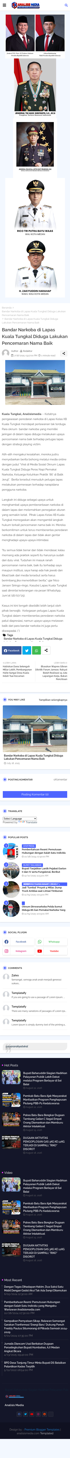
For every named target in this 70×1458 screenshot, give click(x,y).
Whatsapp (36, 650)
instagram (21, 951)
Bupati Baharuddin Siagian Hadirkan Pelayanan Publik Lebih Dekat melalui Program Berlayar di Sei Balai (45, 1079)
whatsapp (54, 942)
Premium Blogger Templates (42, 1429)
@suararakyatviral (17, 1046)
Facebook (13, 650)
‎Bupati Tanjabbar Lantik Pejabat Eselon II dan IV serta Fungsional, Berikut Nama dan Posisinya (44, 872)
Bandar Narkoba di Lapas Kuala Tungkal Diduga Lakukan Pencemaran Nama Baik (34, 313)
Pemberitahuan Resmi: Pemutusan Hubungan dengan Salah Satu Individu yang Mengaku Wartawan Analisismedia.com (44, 854)
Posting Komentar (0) (35, 794)
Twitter (26, 650)
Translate (31, 822)
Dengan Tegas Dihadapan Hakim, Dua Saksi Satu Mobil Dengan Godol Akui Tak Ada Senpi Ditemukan (35, 1288)
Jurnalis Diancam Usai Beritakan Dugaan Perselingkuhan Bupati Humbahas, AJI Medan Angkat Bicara (32, 1347)
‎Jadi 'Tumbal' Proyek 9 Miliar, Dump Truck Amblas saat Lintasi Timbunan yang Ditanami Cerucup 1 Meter (42, 891)
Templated (46, 1433)
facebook (21, 942)
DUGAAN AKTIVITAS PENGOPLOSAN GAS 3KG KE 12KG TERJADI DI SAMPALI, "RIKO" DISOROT (44, 1143)
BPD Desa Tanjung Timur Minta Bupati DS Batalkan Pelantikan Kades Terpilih (35, 1364)
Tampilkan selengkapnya (53, 699)
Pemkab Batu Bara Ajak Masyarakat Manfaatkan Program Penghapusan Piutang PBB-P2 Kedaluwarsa (45, 1099)
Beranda (7, 307)
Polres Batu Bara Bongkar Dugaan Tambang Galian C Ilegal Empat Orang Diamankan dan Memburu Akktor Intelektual (43, 1121)
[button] (66, 5)
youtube (54, 951)
